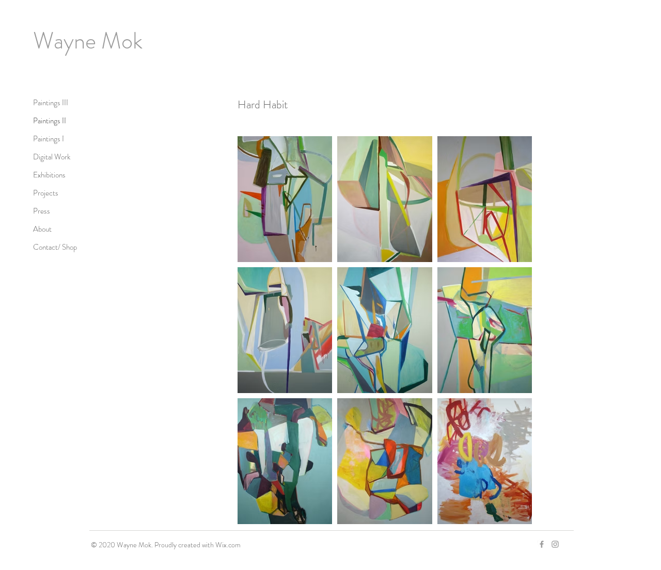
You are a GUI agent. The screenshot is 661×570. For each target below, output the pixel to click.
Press (41, 211)
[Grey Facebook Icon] (541, 544)
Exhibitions (49, 175)
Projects (45, 193)
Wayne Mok (88, 40)
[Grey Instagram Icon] (555, 544)
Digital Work (51, 156)
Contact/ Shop (55, 247)
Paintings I (48, 138)
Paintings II (49, 120)
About (42, 229)
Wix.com (228, 545)
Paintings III (50, 102)
